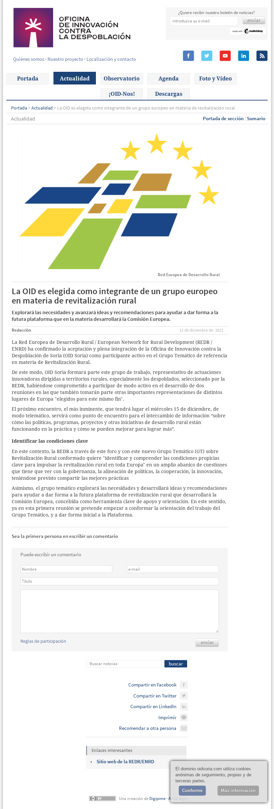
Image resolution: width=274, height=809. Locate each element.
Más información (238, 790)
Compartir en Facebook (152, 684)
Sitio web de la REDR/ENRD (125, 761)
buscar (176, 663)
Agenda (168, 78)
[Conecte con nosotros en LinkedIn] (243, 56)
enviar (207, 642)
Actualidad (75, 78)
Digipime (157, 798)
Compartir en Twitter (154, 695)
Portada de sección (223, 118)
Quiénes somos (28, 59)
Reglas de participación (43, 641)
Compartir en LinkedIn (153, 706)
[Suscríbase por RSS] (262, 56)
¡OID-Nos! (122, 94)
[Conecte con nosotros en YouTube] (225, 56)
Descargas (168, 94)
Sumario (256, 118)
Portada (27, 78)
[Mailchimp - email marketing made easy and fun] (247, 32)
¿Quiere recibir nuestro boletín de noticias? (216, 12)
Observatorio (122, 78)
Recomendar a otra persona (147, 728)
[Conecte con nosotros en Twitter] (207, 56)
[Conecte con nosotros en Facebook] (188, 56)
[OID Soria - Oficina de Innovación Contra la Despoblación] (71, 26)
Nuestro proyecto (65, 59)
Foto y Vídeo (215, 78)
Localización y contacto (111, 59)
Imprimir (167, 717)
